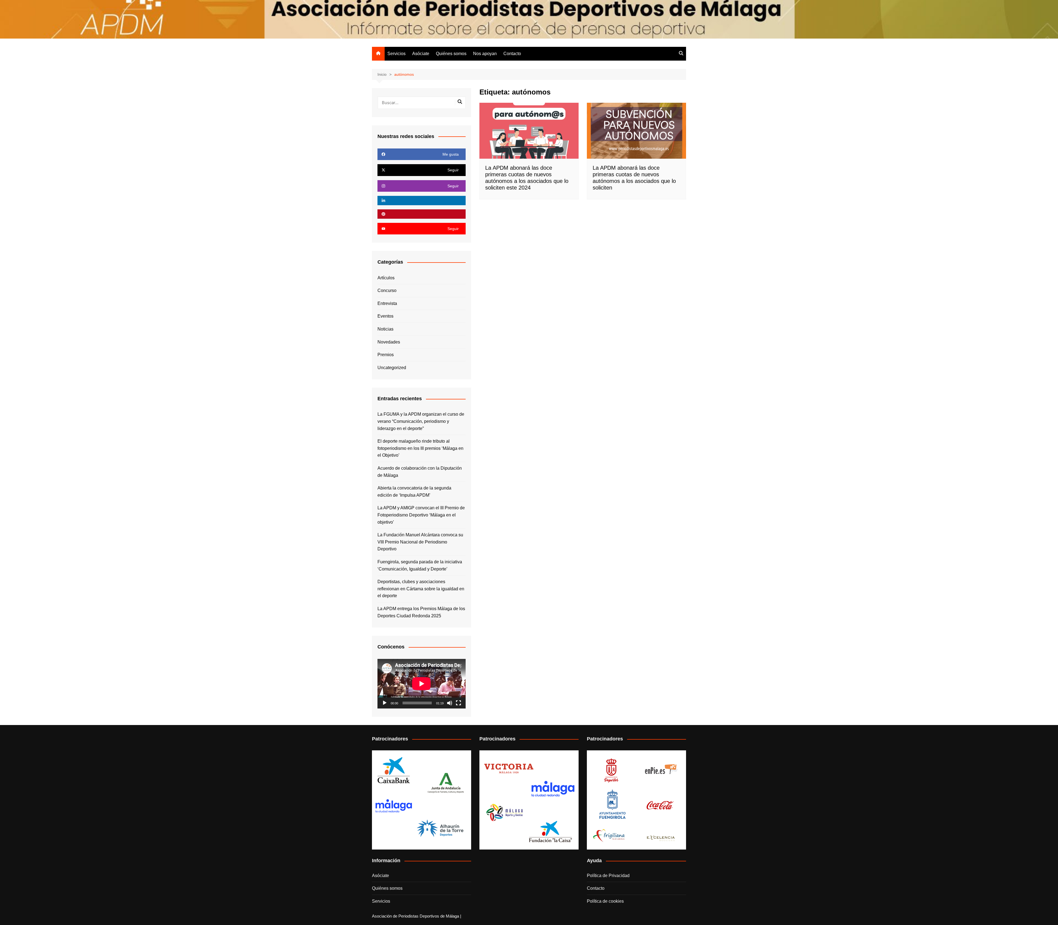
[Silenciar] (449, 703)
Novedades (388, 342)
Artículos (386, 277)
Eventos (385, 316)
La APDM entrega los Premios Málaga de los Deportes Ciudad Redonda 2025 (421, 612)
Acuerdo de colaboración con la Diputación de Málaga (419, 472)
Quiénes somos (451, 53)
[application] (421, 683)
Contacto (512, 53)
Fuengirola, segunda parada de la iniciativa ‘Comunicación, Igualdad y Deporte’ (419, 565)
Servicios (396, 53)
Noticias (385, 329)
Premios (385, 354)
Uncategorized (391, 367)
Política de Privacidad (608, 875)
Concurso (386, 290)
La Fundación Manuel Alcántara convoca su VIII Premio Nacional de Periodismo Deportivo (420, 541)
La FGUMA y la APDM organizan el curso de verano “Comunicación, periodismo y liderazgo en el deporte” (420, 421)
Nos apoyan (485, 53)
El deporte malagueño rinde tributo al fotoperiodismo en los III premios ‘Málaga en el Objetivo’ (420, 448)
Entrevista (387, 303)
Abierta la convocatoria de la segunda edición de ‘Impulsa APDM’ (414, 491)
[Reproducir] (384, 703)
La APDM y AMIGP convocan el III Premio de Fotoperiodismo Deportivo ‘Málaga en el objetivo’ (421, 514)
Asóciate (420, 53)
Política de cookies (605, 901)
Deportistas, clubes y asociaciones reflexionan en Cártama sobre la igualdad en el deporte (420, 588)
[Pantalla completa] (458, 703)
